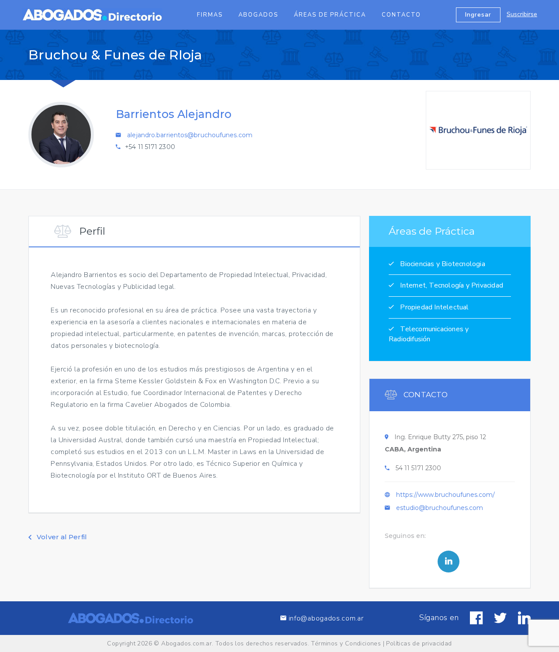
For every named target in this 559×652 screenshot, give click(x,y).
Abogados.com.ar (186, 643)
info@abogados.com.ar (325, 618)
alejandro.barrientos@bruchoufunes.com (189, 135)
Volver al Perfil (61, 537)
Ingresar (478, 14)
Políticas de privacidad (419, 643)
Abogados (258, 15)
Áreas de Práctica (330, 15)
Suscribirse (522, 14)
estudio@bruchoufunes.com (439, 508)
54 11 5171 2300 (418, 468)
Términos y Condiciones (346, 643)
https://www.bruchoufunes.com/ (445, 495)
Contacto (401, 15)
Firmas (210, 15)
